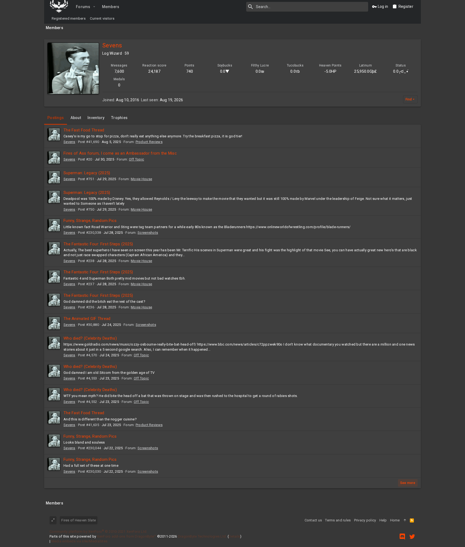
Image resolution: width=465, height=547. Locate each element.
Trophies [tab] (119, 118)
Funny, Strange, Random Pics (90, 220)
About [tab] (76, 118)
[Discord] (402, 536)
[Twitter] (412, 536)
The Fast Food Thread (84, 130)
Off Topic (136, 159)
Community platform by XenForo (98, 531)
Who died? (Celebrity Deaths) (90, 338)
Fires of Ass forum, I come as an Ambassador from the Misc (120, 153)
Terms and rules (338, 520)
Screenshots (148, 233)
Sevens (69, 142)
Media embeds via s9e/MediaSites (79, 541)
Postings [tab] (55, 118)
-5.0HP (330, 71)
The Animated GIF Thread (87, 318)
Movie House (141, 179)
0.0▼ (225, 71)
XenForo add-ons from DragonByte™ (126, 536)
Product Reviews (149, 142)
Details (234, 536)
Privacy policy (365, 520)
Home (395, 520)
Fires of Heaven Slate (78, 520)
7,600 (119, 71)
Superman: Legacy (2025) (87, 172)
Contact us (313, 520)
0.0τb (295, 71)
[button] (94, 7)
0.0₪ (260, 71)
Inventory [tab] (96, 118)
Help (383, 520)
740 (189, 71)
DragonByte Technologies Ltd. (202, 536)
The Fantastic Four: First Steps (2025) (98, 244)
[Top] (404, 520)
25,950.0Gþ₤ (365, 71)
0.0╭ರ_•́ (400, 71)
